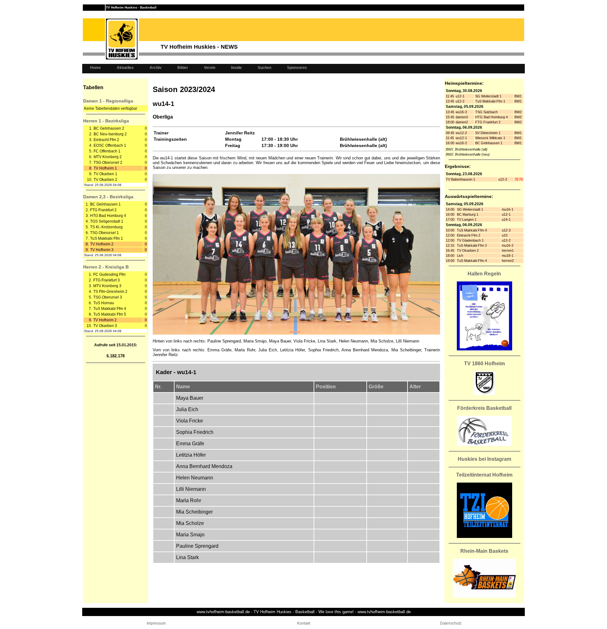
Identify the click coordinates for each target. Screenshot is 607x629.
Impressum (156, 623)
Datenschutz (451, 623)
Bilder (182, 67)
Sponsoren (297, 67)
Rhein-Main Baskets (484, 551)
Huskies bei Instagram (484, 459)
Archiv (156, 67)
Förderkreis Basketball (484, 408)
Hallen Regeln (484, 273)
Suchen (264, 67)
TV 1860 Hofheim (484, 363)
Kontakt (303, 623)
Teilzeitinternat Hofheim (484, 475)
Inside (236, 67)
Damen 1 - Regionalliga (108, 100)
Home (95, 67)
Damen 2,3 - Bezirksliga (108, 196)
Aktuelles (125, 67)
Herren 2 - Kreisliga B (106, 266)
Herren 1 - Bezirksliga (106, 120)
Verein (209, 67)
